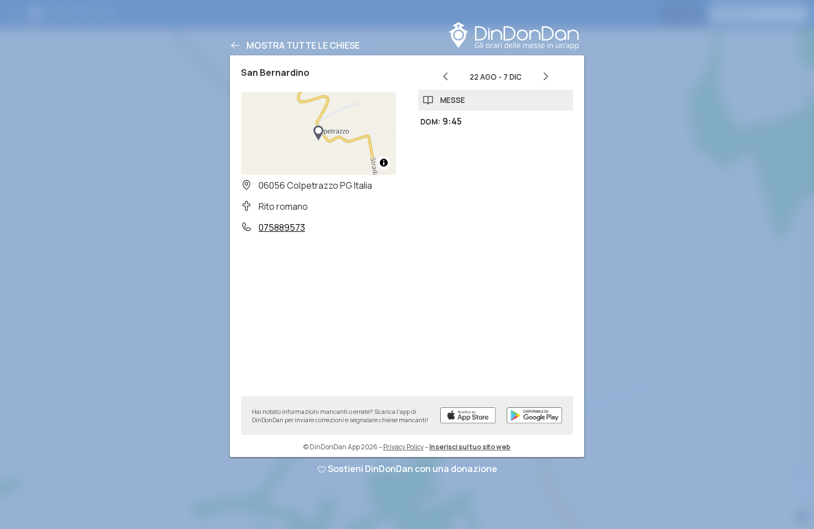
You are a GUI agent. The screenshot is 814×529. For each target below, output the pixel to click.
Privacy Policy (403, 447)
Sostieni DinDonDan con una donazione (412, 469)
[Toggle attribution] (383, 162)
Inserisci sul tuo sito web (470, 447)
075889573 (282, 227)
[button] (318, 133)
